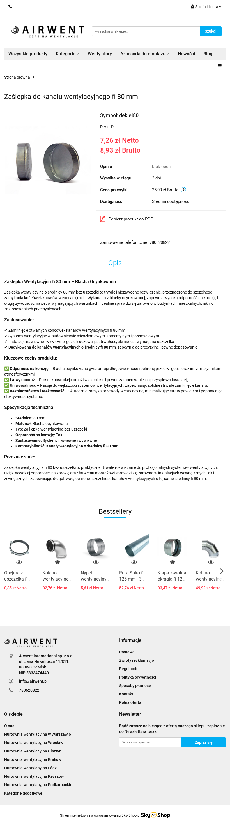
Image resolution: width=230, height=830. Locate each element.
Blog (207, 53)
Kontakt (126, 694)
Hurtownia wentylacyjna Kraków (32, 759)
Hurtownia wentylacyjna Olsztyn (32, 751)
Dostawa (127, 652)
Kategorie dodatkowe (23, 793)
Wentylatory (100, 53)
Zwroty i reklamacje (136, 660)
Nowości (186, 53)
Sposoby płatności (135, 685)
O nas (9, 726)
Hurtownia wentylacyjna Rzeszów (34, 776)
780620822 (29, 690)
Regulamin (129, 669)
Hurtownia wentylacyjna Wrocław (33, 742)
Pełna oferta (130, 702)
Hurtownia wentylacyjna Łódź (30, 768)
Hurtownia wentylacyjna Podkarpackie (38, 785)
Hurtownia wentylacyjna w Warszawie (37, 734)
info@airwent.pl (33, 681)
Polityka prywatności (137, 677)
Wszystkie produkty (27, 53)
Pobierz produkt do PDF (131, 219)
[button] (130, 640)
